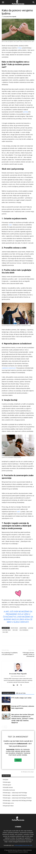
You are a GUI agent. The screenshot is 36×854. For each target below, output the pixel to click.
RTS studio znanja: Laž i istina (21, 698)
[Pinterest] (17, 642)
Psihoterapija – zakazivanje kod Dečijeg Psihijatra (17, 798)
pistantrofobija (23, 628)
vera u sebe (5, 632)
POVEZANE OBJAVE (8, 693)
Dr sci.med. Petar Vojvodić (10, 16)
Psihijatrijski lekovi (8, 806)
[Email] (33, 642)
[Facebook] (9, 642)
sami (18, 511)
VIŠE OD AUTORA (21, 693)
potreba (25, 112)
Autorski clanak (14, 628)
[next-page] (6, 727)
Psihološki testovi (8, 787)
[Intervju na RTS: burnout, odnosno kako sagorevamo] (6, 708)
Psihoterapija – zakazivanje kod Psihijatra (15, 795)
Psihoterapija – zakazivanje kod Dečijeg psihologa (17, 800)
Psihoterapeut (7, 785)
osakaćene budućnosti (9, 368)
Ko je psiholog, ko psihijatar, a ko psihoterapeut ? (10, 653)
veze (10, 225)
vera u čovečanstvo (23, 630)
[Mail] (18, 685)
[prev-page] (3, 727)
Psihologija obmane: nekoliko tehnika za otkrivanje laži (28, 654)
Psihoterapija (6, 782)
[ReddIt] (29, 642)
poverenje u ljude (7, 630)
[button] (3, 2)
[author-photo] (18, 671)
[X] (13, 642)
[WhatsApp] (21, 642)
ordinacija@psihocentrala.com (23, 845)
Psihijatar (5, 779)
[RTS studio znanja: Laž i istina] (6, 700)
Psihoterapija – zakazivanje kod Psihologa (15, 792)
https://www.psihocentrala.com (18, 676)
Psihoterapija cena (8, 803)
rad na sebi (15, 630)
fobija (19, 48)
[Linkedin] (25, 642)
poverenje (30, 628)
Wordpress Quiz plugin (28, 771)
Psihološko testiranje (9, 790)
